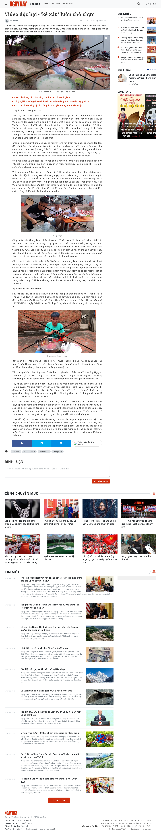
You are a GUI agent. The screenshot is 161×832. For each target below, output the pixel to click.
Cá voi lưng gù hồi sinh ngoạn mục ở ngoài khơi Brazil (47, 690)
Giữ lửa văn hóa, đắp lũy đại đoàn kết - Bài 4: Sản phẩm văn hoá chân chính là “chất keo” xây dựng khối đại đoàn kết (131, 126)
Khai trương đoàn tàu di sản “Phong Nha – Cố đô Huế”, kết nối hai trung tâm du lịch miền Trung (21, 559)
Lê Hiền (131, 80)
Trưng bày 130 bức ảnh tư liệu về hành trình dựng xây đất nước (60, 522)
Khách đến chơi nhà (138, 76)
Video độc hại (29, 451)
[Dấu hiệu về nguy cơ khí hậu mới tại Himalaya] (100, 675)
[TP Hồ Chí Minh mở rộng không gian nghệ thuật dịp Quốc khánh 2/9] (138, 508)
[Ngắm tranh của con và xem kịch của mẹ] (61, 544)
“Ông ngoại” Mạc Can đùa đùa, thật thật (136, 558)
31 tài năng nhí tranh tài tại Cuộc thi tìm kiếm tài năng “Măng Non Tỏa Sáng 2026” (131, 49)
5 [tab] (155, 69)
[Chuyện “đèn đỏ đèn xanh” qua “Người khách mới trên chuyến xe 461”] (151, 59)
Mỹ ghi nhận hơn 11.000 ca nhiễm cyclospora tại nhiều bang (50, 732)
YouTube (16, 451)
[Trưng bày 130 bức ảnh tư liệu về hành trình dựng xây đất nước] (61, 508)
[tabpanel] (137, 78)
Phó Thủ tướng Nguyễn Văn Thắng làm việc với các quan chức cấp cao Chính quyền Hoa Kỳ (51, 579)
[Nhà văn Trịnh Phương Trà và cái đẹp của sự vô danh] (151, 20)
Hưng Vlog (58, 451)
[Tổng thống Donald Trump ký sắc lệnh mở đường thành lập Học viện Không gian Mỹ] (100, 611)
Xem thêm (59, 800)
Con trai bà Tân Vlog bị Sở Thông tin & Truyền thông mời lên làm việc (48, 105)
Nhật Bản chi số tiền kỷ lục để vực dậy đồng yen (44, 648)
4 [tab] (154, 69)
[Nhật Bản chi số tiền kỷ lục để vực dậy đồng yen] (100, 654)
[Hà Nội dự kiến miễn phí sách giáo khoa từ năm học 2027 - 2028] (100, 785)
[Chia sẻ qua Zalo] (61, 443)
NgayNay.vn (18, 4)
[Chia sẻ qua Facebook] (22, 443)
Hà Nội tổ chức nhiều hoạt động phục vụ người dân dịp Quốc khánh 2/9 (100, 559)
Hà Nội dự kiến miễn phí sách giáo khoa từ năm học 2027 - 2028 (49, 780)
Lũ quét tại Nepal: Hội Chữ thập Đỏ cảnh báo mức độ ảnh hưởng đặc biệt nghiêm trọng (49, 628)
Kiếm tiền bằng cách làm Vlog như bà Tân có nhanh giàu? (42, 97)
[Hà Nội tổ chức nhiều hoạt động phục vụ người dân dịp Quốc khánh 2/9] (100, 544)
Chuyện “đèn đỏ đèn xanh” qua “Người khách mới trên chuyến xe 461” (132, 59)
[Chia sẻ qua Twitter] (41, 443)
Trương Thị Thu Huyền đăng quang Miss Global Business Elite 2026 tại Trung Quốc (132, 39)
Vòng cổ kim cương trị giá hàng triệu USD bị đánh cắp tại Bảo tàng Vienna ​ (22, 523)
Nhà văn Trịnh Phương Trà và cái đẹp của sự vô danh (132, 19)
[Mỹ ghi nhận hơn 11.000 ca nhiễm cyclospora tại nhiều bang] (100, 739)
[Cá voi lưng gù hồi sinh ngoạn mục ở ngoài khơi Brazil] (100, 697)
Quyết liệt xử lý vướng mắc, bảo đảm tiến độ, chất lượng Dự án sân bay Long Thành (50, 755)
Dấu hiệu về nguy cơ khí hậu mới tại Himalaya (43, 669)
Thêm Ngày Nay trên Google (85, 443)
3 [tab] (152, 69)
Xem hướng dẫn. (95, 453)
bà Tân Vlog (44, 451)
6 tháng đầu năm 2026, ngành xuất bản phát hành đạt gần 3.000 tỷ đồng (132, 30)
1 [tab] (147, 69)
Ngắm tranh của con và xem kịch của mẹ (60, 558)
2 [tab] (150, 69)
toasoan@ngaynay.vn (144, 829)
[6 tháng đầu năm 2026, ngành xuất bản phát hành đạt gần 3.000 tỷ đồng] (151, 30)
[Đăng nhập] (154, 3)
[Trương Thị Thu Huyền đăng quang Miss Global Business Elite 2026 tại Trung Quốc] (151, 40)
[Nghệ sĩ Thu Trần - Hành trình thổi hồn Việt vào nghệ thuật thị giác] (100, 508)
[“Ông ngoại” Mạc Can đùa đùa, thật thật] (138, 544)
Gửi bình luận (101, 481)
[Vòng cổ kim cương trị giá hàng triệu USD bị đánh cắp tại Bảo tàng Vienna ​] (22, 508)
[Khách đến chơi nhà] (122, 78)
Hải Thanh (14, 20)
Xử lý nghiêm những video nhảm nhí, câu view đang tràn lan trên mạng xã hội (52, 101)
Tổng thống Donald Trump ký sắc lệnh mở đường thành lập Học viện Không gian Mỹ (50, 606)
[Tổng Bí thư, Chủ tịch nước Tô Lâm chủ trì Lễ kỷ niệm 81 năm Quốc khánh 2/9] (100, 718)
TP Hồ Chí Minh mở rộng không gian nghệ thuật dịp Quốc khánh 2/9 (137, 523)
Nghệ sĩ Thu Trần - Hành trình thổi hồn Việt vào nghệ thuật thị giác (99, 522)
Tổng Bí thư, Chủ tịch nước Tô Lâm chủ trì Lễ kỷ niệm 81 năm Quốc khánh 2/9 (51, 713)
